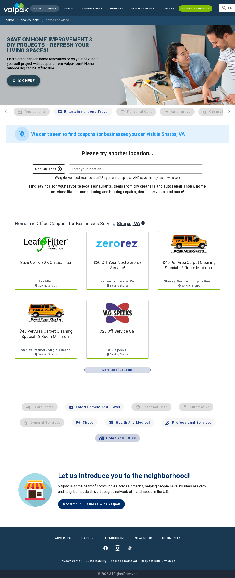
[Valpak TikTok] (129, 548)
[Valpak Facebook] (105, 548)
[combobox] (136, 169)
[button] (142, 8)
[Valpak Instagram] (117, 548)
